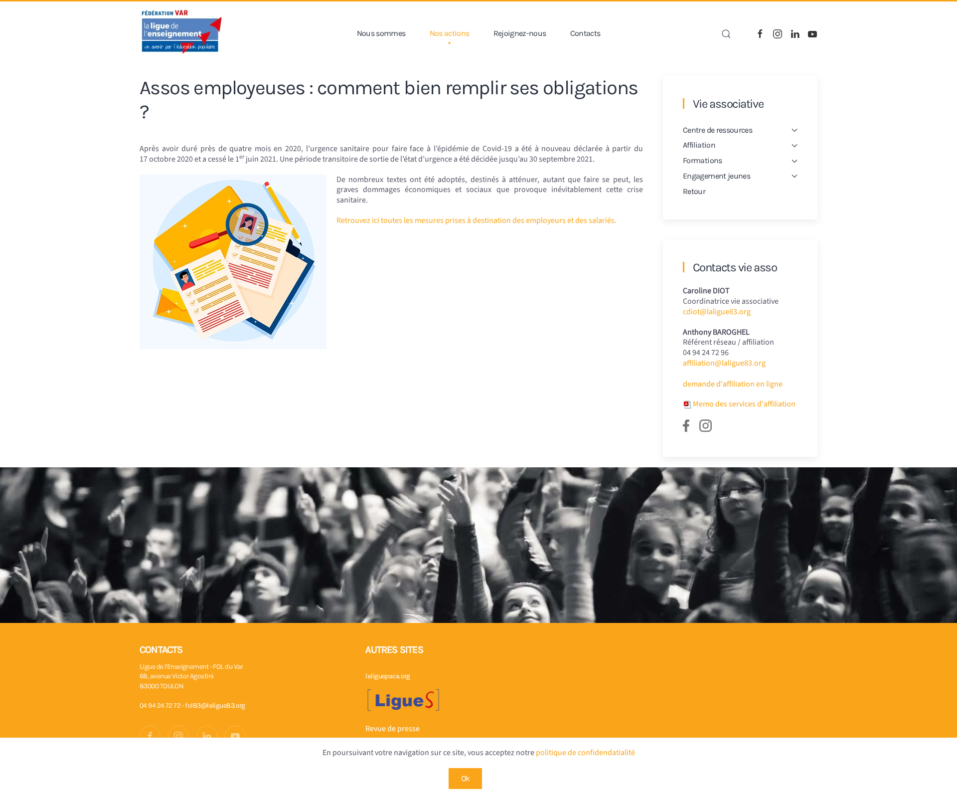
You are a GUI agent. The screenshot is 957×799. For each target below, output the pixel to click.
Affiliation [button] (699, 145)
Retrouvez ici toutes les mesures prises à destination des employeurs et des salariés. (476, 220)
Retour (694, 191)
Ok (465, 778)
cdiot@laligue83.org (717, 311)
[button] (726, 33)
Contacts (585, 33)
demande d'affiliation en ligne (733, 384)
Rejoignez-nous (519, 33)
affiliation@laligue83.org (724, 363)
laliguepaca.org (387, 676)
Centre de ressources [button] (717, 130)
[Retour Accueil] (182, 33)
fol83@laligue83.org (215, 705)
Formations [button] (702, 160)
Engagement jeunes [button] (716, 176)
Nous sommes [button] (381, 33)
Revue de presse (392, 728)
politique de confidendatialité (585, 752)
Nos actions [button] (450, 33)
